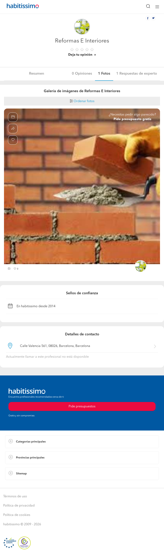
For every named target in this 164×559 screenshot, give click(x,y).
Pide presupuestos (82, 406)
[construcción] (82, 186)
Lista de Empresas (18, 484)
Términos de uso (15, 496)
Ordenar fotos (83, 101)
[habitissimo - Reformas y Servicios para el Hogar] (18, 7)
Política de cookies (16, 515)
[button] (9, 269)
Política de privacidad (19, 505)
